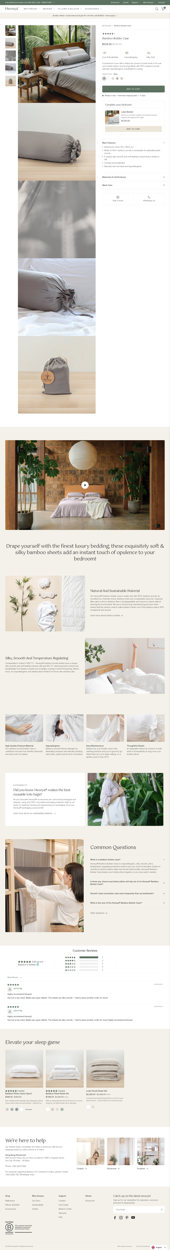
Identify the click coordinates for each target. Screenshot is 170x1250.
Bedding (48, 9)
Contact (80, 1168)
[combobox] (158, 1247)
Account (161, 2)
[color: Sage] (12, 1109)
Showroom (115, 2)
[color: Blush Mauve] (7, 1109)
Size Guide (63, 1205)
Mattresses (31, 9)
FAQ (60, 1217)
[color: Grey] (17, 1109)
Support (135, 2)
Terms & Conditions (143, 1246)
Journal (125, 2)
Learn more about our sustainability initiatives (33, 813)
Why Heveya (148, 2)
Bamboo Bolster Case (122, 26)
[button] (70, 957)
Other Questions (97, 913)
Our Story (36, 1201)
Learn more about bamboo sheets (105, 615)
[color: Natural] (93, 1107)
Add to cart (134, 89)
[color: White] (21, 1109)
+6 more (28, 1109)
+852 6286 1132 (12, 1174)
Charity (35, 1209)
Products (141, 1168)
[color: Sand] (57, 1109)
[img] (13, 985)
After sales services (124, 1246)
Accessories (92, 9)
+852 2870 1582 (19, 1166)
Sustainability (37, 1205)
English (159, 1247)
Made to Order (65, 1209)
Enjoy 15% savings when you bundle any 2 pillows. (25, 2)
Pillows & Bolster (69, 9)
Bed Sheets (106, 26)
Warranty (63, 1213)
